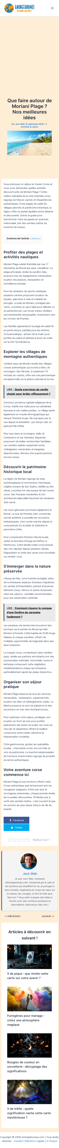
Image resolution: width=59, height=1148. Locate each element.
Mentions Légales (35, 1141)
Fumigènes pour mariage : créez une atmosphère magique (25, 1020)
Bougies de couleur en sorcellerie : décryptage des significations (27, 1066)
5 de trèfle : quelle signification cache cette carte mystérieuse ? (29, 1113)
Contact (18, 1141)
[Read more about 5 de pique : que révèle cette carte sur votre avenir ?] (29, 956)
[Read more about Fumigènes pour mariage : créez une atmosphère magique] (29, 998)
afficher (35, 238)
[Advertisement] (29, 47)
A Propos (52, 1141)
